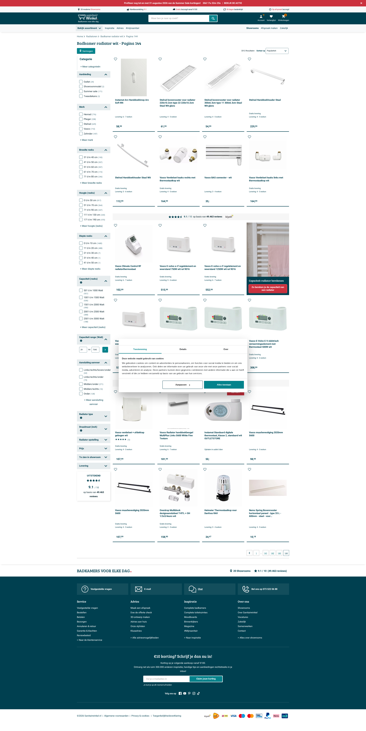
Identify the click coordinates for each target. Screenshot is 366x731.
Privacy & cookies (140, 716)
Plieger (90, 119)
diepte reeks (90, 269)
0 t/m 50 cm (92, 200)
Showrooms (252, 28)
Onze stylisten (138, 626)
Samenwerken (245, 626)
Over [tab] (225, 349)
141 (265, 553)
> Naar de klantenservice (89, 640)
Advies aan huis (139, 621)
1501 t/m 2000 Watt (94, 306)
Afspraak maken (269, 28)
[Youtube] (184, 693)
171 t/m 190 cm (94, 219)
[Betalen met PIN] (259, 716)
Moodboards (190, 617)
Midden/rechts (93, 389)
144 (286, 553)
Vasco (89, 129)
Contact (242, 631)
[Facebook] (180, 693)
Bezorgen (82, 621)
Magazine (189, 626)
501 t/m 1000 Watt (93, 292)
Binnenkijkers (191, 621)
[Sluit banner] (361, 3)
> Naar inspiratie (192, 637)
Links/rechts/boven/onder (97, 371)
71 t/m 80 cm (93, 176)
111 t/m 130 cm (94, 215)
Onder (89, 393)
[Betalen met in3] (285, 716)
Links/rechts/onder (93, 378)
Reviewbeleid (84, 635)
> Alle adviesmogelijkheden (145, 637)
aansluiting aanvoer (93, 402)
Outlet (89, 82)
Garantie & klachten (87, 631)
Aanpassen (181, 384)
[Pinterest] (189, 693)
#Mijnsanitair (191, 631)
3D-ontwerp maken (140, 617)
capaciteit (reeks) (93, 327)
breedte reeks (91, 183)
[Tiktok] (198, 693)
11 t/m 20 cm (93, 248)
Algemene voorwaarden (116, 716)
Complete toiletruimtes (195, 612)
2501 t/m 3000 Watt (94, 320)
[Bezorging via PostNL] (216, 716)
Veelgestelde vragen (101, 589)
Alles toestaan (224, 384)
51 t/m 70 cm (93, 205)
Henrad (90, 114)
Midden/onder (93, 384)
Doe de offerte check (141, 612)
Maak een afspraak (140, 608)
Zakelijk (284, 28)
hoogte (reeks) (91, 226)
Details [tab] (183, 349)
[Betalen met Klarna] (276, 716)
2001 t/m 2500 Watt (94, 313)
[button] (115, 59)
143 (279, 553)
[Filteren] (105, 350)
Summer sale (93, 91)
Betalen (81, 617)
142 (272, 553)
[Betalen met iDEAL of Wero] (225, 716)
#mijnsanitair (132, 28)
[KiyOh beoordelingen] (207, 716)
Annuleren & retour (86, 626)
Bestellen (81, 612)
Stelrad (90, 124)
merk (86, 140)
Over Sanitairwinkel (247, 612)
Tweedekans (92, 96)
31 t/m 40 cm (93, 157)
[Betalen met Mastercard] (250, 716)
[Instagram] (194, 693)
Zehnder (90, 133)
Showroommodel (94, 86)
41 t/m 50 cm (93, 162)
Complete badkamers (195, 608)
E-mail (147, 589)
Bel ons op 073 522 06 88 (264, 589)
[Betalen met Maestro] (242, 716)
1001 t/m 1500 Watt (94, 299)
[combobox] (179, 18)
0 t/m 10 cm (93, 243)
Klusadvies (136, 631)
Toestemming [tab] (140, 349)
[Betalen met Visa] (233, 716)
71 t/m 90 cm (93, 210)
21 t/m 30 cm (92, 253)
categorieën (90, 66)
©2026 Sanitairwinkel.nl (89, 716)
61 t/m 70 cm (93, 172)
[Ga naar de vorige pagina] (249, 553)
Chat (200, 589)
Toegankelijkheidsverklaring (167, 716)
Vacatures (243, 617)
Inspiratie (109, 28)
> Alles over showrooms (250, 637)
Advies (120, 28)
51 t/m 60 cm (93, 167)
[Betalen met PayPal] (267, 716)
